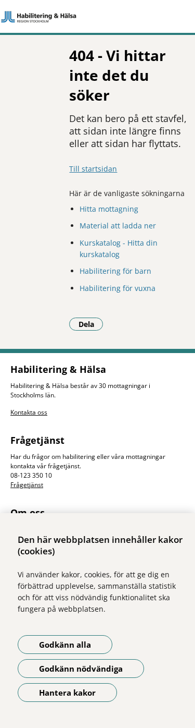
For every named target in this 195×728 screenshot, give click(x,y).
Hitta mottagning (109, 209)
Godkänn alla (65, 644)
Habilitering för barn (115, 271)
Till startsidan (93, 169)
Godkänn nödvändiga (81, 668)
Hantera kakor (67, 692)
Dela (91, 324)
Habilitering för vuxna (117, 288)
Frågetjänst (26, 484)
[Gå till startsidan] (97, 16)
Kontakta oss (28, 412)
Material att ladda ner (118, 225)
